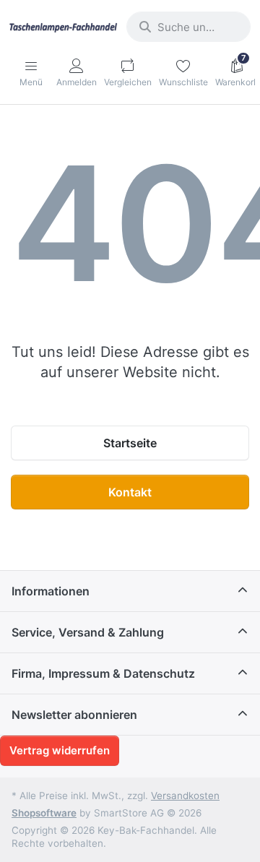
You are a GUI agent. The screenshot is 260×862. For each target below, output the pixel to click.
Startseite (130, 443)
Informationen (51, 591)
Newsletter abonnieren (74, 714)
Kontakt (130, 492)
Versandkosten (185, 795)
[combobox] (188, 27)
